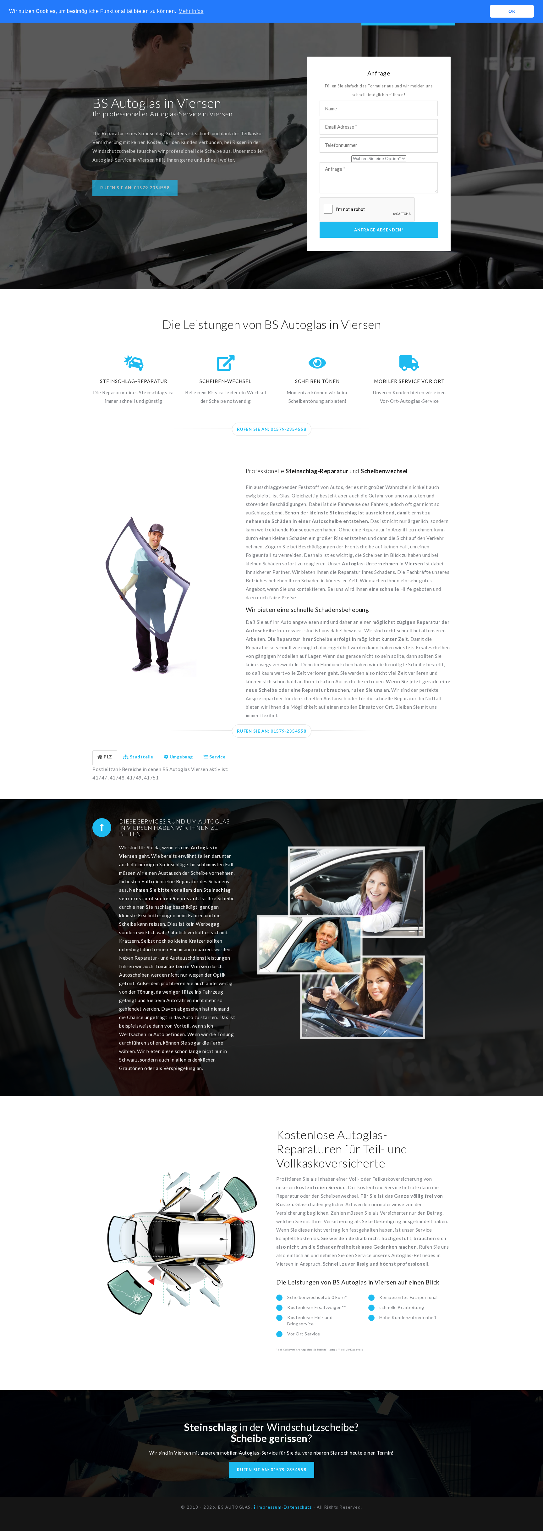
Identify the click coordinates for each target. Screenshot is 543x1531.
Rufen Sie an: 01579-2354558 (135, 187)
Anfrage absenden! (378, 229)
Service (217, 756)
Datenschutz (298, 1507)
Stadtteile (141, 756)
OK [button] (511, 11)
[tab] (104, 757)
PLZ (108, 756)
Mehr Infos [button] (190, 11)
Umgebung (181, 756)
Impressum (268, 1507)
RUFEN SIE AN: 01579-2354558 (271, 429)
